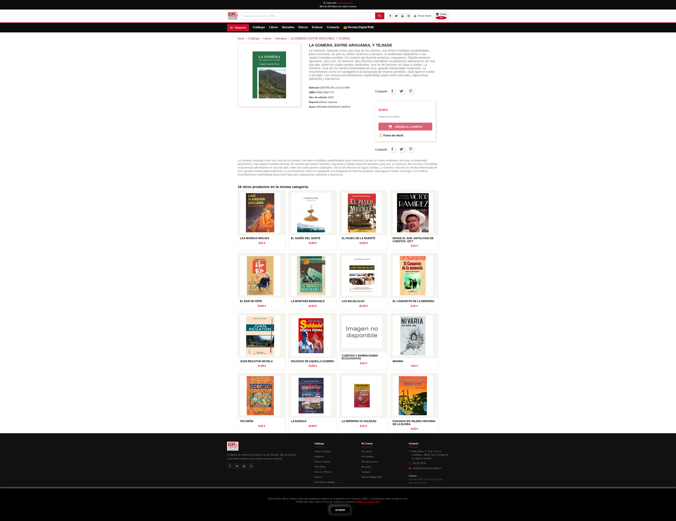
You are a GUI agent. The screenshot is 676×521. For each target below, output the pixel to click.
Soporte (313, 102)
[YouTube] (402, 16)
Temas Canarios (322, 451)
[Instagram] (408, 16)
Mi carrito (366, 466)
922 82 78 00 (419, 463)
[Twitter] (396, 16)
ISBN (312, 92)
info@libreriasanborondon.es (427, 468)
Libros (273, 27)
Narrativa (288, 27)
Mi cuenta (367, 451)
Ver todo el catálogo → (326, 482)
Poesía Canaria (322, 461)
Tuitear (401, 91)
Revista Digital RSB (361, 27)
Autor (312, 106)
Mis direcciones (370, 461)
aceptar (340, 509)
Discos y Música (322, 472)
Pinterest (410, 91)
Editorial (314, 87)
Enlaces (317, 27)
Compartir (392, 91)
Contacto (333, 27)
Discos (303, 27)
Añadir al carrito (405, 127)
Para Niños (320, 466)
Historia (318, 477)
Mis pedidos (368, 456)
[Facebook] (390, 16)
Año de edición (318, 97)
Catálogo (259, 27)
